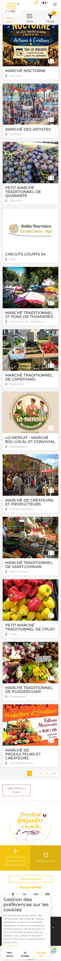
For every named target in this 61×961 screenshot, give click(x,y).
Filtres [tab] (50, 21)
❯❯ (54, 773)
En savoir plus (11, 945)
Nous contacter (31, 879)
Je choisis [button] (25, 954)
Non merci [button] (9, 954)
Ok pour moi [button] (41, 954)
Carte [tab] (29, 21)
